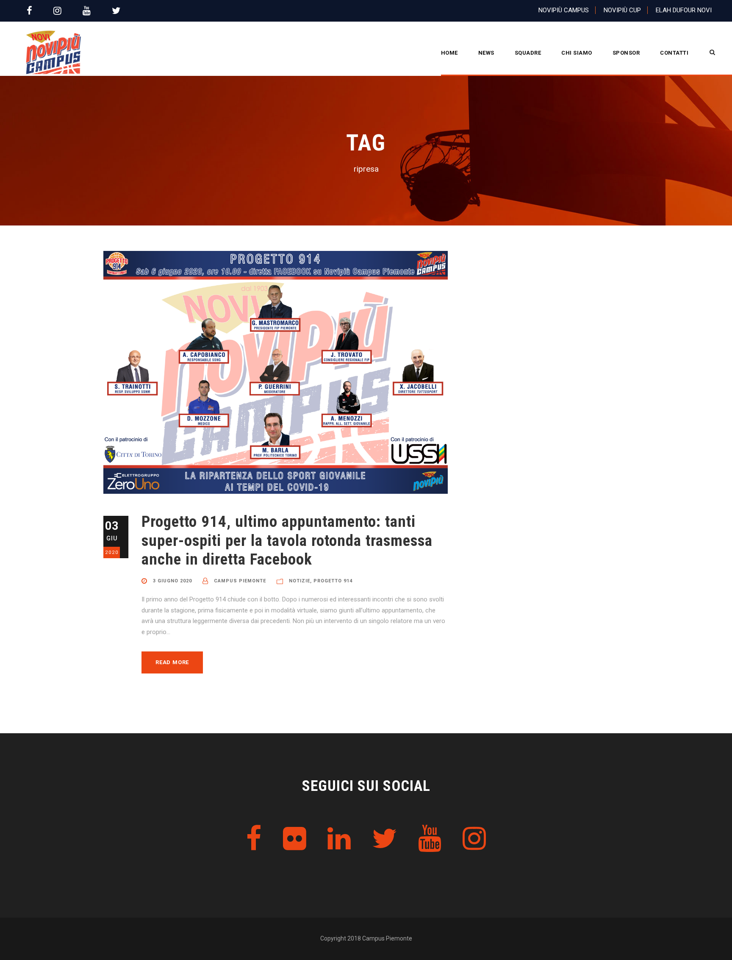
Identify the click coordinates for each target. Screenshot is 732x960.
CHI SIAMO (576, 53)
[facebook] (29, 11)
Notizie (299, 581)
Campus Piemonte (240, 581)
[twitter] (116, 11)
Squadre (528, 53)
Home (449, 53)
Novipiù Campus (563, 10)
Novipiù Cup (622, 10)
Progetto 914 (332, 581)
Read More (172, 662)
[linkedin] (339, 839)
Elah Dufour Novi (684, 10)
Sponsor (626, 53)
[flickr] (294, 839)
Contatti (674, 53)
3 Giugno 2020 (172, 581)
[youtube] (87, 11)
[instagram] (57, 11)
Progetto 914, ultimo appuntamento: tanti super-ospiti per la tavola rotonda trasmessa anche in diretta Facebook (287, 540)
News (486, 53)
